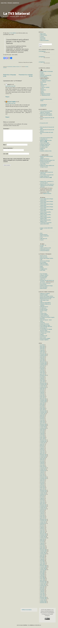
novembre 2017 (43, 441)
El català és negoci (44, 147)
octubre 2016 (43, 457)
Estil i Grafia (42, 270)
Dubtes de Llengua (44, 263)
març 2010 (42, 545)
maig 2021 (42, 392)
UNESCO (42, 334)
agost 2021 (42, 388)
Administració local (46, 95)
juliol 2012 (42, 510)
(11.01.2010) (12, 33)
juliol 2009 (42, 556)
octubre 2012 (43, 507)
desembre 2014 (43, 477)
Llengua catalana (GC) (44, 176)
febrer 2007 (42, 594)
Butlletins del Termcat (44, 159)
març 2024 (42, 359)
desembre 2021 (43, 383)
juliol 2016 (42, 460)
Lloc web (5, 153)
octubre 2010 (43, 536)
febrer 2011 (42, 531)
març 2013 (42, 500)
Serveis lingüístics (43, 76)
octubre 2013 (43, 493)
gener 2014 (42, 489)
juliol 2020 (42, 404)
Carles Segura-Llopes (44, 300)
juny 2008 (42, 573)
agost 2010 (42, 539)
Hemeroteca (42, 37)
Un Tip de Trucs (43, 333)
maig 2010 (42, 543)
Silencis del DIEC (43, 288)
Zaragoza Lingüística (44, 339)
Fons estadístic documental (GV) (46, 174)
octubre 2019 (43, 413)
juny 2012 (42, 511)
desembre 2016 (43, 454)
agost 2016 (42, 458)
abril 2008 (42, 576)
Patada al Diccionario (44, 324)
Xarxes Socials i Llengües (45, 338)
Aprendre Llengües (44, 294)
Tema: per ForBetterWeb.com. (34, 625)
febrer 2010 (42, 547)
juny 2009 (42, 557)
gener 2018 (42, 438)
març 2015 (42, 474)
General (17, 16)
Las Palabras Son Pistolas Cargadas (47, 317)
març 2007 (42, 593)
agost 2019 (42, 415)
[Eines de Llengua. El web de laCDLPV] (41, 70)
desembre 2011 (43, 519)
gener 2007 (42, 596)
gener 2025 (42, 352)
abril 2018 (42, 434)
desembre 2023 (43, 362)
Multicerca (42, 74)
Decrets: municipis (45, 87)
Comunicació (12, 16)
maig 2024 (42, 358)
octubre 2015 (43, 469)
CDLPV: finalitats (43, 35)
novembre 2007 (43, 582)
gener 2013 (42, 503)
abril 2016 (42, 463)
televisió (5, 67)
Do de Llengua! (43, 262)
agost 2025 (42, 347)
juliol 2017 (42, 445)
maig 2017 (42, 448)
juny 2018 (42, 432)
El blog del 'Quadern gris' (45, 144)
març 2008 (42, 577)
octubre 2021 (43, 385)
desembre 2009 (43, 549)
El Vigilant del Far (43, 269)
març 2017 (42, 450)
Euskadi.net (42, 148)
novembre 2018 (43, 425)
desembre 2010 (43, 534)
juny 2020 (42, 405)
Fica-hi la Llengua (43, 276)
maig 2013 (42, 498)
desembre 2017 (43, 440)
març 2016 (42, 465)
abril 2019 (42, 419)
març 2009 (42, 561)
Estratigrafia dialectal (44, 145)
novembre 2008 (43, 567)
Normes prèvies (44, 79)
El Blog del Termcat (44, 306)
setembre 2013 (43, 494)
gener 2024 (42, 360)
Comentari (6, 128)
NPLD (41, 233)
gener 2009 (42, 564)
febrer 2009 (42, 563)
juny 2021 (42, 391)
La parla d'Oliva (43, 313)
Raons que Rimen (43, 287)
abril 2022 (42, 379)
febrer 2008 (42, 578)
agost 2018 (42, 429)
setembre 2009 (43, 553)
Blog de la (47, 160)
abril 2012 (42, 514)
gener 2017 (42, 453)
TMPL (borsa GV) (43, 238)
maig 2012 (42, 512)
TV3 (24, 16)
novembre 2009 (43, 551)
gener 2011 (42, 532)
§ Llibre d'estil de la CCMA (45, 248)
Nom (5, 144)
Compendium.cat (43, 139)
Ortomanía (42, 322)
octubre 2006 (43, 600)
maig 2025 (42, 350)
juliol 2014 (42, 481)
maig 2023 (42, 368)
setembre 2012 (43, 508)
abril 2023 (42, 370)
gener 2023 (42, 374)
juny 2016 (42, 461)
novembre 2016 (43, 456)
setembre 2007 (43, 585)
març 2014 (42, 486)
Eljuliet (41, 266)
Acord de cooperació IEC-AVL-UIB (47, 117)
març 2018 (42, 436)
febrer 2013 (42, 502)
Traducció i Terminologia (45, 331)
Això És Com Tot (43, 255)
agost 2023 (42, 366)
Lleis (42, 83)
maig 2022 (42, 378)
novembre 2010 (43, 535)
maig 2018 (42, 433)
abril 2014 (42, 485)
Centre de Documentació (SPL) (46, 137)
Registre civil (43, 106)
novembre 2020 (43, 400)
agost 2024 (42, 356)
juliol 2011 (42, 524)
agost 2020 (42, 403)
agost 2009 (42, 555)
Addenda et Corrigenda (45, 293)
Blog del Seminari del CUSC (45, 298)
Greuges (42, 72)
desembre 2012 (43, 504)
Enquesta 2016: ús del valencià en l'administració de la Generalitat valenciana (47, 185)
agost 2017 (42, 444)
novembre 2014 (43, 478)
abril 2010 (42, 544)
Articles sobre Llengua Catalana (46, 258)
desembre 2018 (43, 424)
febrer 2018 (42, 437)
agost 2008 (42, 571)
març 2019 (42, 420)
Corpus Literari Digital (44, 143)
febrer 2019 (42, 421)
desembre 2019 (43, 411)
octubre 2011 (43, 522)
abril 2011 (42, 528)
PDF (50, 189)
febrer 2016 (42, 466)
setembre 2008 (43, 569)
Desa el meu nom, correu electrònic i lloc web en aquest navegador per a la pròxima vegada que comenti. (16, 160)
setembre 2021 (43, 387)
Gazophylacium (43, 277)
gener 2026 (42, 346)
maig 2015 (42, 471)
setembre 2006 (43, 601)
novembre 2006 (43, 598)
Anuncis (42, 92)
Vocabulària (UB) (43, 335)
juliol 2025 (42, 348)
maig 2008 (42, 575)
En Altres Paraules (44, 309)
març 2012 (42, 515)
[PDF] (48, 192)
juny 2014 (42, 482)
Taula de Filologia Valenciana (46, 326)
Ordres (42, 91)
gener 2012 (42, 518)
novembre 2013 (43, 491)
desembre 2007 (43, 581)
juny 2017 (42, 446)
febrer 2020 (42, 408)
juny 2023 (42, 367)
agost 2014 (42, 479)
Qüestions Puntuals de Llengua (46, 285)
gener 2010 (42, 548)
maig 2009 (42, 559)
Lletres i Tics (42, 279)
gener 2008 (42, 580)
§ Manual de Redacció (44, 250)
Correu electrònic (8, 148)
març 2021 (42, 395)
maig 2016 (42, 462)
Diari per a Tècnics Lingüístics (10, 3)
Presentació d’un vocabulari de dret (26, 75)
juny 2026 (42, 345)
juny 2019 (42, 417)
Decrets (42, 86)
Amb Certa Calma (43, 257)
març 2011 (42, 530)
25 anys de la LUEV (44, 123)
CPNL (41, 259)
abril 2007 (42, 592)
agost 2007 (42, 586)
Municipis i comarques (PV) (45, 75)
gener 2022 (42, 382)
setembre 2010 (43, 537)
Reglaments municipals (45, 93)
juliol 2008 (42, 572)
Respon (7, 96)
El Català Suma (43, 308)
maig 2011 (42, 527)
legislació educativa (47, 193)
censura (26, 66)
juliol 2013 (42, 495)
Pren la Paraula (43, 284)
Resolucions (43, 90)
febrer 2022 (42, 380)
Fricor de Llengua (43, 273)
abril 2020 (42, 407)
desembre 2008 (43, 565)
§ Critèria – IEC (43, 245)
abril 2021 (42, 393)
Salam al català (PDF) (44, 236)
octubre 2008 (43, 568)
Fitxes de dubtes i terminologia (46, 71)
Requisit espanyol (43, 234)
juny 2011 (42, 526)
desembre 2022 (43, 375)
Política (22, 16)
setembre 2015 (43, 470)
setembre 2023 (43, 364)
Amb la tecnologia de (22, 625)
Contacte (42, 36)
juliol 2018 (42, 430)
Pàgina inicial (42, 33)
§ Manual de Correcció (45, 249)
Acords (42, 88)
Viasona (41, 240)
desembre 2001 (43, 602)
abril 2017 (42, 449)
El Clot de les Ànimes (44, 265)
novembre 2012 (43, 506)
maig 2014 (42, 483)
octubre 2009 (43, 552)
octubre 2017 (43, 442)
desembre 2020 (43, 399)
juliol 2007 (42, 588)
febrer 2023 (42, 372)
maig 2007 (42, 590)
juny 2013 (42, 497)
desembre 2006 (43, 597)
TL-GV (41, 237)
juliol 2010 (42, 540)
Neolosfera (42, 318)
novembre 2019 (43, 412)
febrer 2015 (42, 475)
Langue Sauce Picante (44, 316)
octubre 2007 (43, 584)
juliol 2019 (42, 416)
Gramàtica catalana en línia (45, 151)
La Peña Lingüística (44, 314)
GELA (41, 312)
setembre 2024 (43, 355)
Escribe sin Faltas (43, 310)
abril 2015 (42, 473)
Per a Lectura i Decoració (45, 283)
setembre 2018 (43, 428)
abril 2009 (42, 560)
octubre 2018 (43, 426)
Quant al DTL (42, 39)
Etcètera (42, 267)
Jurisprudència (44, 104)
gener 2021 (42, 397)
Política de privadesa (44, 40)
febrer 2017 (42, 452)
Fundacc (42, 149)
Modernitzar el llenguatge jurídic (9, 75)
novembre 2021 (43, 384)
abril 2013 (42, 499)
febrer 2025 (42, 351)
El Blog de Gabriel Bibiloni (45, 302)
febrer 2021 (42, 396)
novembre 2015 (43, 467)
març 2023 (42, 371)
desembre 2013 (43, 490)
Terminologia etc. (43, 327)
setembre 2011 (43, 523)
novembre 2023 (43, 363)
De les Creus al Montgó (45, 261)
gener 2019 (42, 422)
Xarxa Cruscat (43, 337)
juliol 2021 (42, 389)
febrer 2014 (42, 487)
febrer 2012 (42, 516)
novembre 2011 (43, 520)
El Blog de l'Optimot (44, 275)
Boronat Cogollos (12, 101)
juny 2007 (42, 589)
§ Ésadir (41, 246)
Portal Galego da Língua (45, 325)
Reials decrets (44, 84)
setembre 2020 (43, 401)
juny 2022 (42, 376)
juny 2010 (42, 541)
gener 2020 (42, 409)
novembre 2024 (43, 354)
